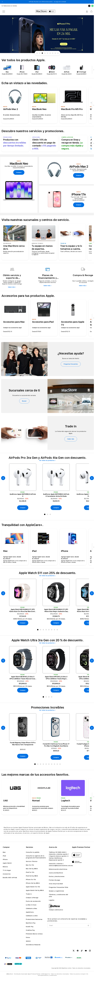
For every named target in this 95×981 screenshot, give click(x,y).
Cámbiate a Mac (31, 910)
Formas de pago (54, 880)
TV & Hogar (7, 870)
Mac (4, 852)
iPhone (5, 859)
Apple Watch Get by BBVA (35, 892)
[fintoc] (8, 966)
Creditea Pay (30, 932)
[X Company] (72, 953)
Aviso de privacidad (55, 883)
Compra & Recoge (32, 899)
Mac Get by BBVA (32, 870)
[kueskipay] (59, 959)
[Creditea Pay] (69, 959)
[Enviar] (87, 925)
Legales (51, 900)
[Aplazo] (18, 966)
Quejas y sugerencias (55, 891)
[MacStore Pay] (49, 959)
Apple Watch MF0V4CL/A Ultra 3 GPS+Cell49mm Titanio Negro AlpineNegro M (56, 678)
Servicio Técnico (31, 863)
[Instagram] (89, 953)
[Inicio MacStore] (44, 11)
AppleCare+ (30, 914)
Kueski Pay (29, 928)
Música (5, 866)
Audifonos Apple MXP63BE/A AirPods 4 (23, 495)
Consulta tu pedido (32, 852)
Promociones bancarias (34, 921)
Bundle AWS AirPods (10, 877)
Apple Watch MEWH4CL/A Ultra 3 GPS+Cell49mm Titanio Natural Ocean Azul (22, 678)
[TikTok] (81, 953)
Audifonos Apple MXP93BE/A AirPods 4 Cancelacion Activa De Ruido (56, 495)
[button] (2, 2)
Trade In (28, 896)
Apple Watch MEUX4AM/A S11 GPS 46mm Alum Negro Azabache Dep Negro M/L (56, 611)
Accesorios (7, 874)
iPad (4, 856)
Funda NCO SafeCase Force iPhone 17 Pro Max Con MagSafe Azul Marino (56, 745)
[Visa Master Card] (18, 960)
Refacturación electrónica (57, 869)
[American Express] (28, 960)
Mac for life (30, 867)
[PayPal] (8, 960)
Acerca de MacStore (55, 873)
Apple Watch (7, 863)
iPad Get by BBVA (32, 878)
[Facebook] (76, 953)
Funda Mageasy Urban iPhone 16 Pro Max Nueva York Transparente (22, 744)
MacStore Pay (30, 925)
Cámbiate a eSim (31, 917)
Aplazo (28, 943)
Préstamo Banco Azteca (34, 936)
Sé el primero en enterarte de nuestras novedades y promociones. (67, 920)
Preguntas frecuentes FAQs (58, 887)
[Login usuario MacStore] (86, 11)
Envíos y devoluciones (56, 876)
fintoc (28, 939)
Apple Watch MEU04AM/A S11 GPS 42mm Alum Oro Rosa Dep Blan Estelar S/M (22, 611)
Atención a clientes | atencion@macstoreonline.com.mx (60, 864)
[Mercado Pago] (38, 960)
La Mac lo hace (31, 907)
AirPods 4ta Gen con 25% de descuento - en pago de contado (46, 1)
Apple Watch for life (33, 888)
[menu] (3, 11)
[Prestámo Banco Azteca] (79, 960)
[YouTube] (85, 953)
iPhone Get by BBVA (33, 885)
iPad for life (30, 874)
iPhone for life (31, 881)
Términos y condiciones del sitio (58, 895)
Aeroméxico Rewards (33, 946)
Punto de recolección (33, 903)
